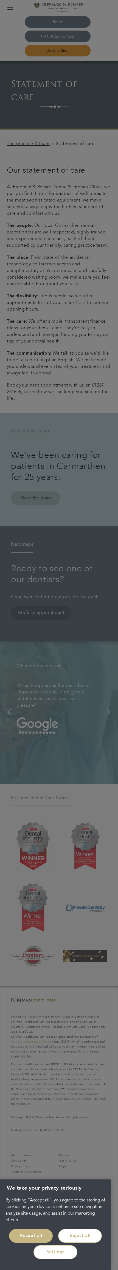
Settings (55, 1252)
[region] (55, 1224)
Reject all (80, 1236)
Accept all (30, 1236)
